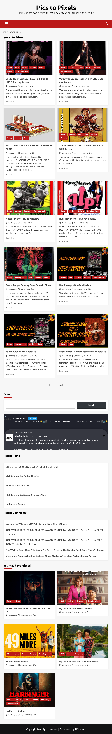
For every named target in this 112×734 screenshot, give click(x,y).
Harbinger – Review (15, 504)
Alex (8, 524)
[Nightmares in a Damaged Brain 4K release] (83, 331)
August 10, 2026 (26, 715)
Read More (10, 102)
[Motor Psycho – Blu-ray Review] (29, 198)
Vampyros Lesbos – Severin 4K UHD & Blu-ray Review (81, 80)
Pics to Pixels (56, 8)
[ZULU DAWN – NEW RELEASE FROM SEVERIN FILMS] (29, 125)
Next (61, 385)
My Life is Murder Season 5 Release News (26, 495)
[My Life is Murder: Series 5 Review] (83, 588)
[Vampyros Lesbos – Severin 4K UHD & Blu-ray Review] (83, 58)
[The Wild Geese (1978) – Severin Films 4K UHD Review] (83, 125)
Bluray (9, 67)
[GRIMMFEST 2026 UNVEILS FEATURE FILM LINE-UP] (29, 588)
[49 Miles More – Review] (29, 641)
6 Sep (46, 436)
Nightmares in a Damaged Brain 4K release (82, 351)
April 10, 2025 (25, 223)
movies (33, 67)
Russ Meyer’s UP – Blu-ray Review (77, 219)
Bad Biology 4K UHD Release (21, 351)
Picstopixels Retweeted (23, 432)
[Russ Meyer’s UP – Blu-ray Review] (83, 198)
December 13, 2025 (81, 153)
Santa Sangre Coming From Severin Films (28, 285)
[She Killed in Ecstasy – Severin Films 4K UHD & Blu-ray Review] (29, 58)
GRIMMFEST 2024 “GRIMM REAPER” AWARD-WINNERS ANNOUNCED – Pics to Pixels (49, 530)
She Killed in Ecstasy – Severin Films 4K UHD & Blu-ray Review (27, 80)
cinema (72, 134)
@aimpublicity (35, 436)
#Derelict (42, 443)
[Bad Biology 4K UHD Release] (29, 331)
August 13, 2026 (80, 665)
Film (17, 67)
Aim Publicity (21, 436)
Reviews (10, 71)
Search (8, 394)
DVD (79, 134)
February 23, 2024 (80, 289)
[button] (6, 23)
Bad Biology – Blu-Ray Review (75, 285)
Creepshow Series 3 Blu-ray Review (78, 556)
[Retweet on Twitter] (13, 432)
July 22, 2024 (25, 289)
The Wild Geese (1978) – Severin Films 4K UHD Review (81, 147)
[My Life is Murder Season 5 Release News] (83, 641)
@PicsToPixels (78, 443)
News (41, 67)
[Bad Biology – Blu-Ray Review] (83, 264)
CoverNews (65, 729)
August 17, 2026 (80, 612)
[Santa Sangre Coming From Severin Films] (29, 264)
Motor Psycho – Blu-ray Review (22, 219)
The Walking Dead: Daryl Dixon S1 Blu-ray (83, 550)
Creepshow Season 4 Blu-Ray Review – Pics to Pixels (32, 556)
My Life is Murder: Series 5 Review (23, 476)
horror (24, 67)
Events (9, 601)
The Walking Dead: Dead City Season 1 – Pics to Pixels (32, 550)
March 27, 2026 (25, 86)
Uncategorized (22, 71)
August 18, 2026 (26, 615)
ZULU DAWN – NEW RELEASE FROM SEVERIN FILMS (29, 147)
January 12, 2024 (26, 356)
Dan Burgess (12, 86)
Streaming (81, 601)
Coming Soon (20, 277)
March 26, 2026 (25, 153)
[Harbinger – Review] (29, 690)
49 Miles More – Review (17, 485)
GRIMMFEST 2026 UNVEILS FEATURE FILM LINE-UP (32, 467)
